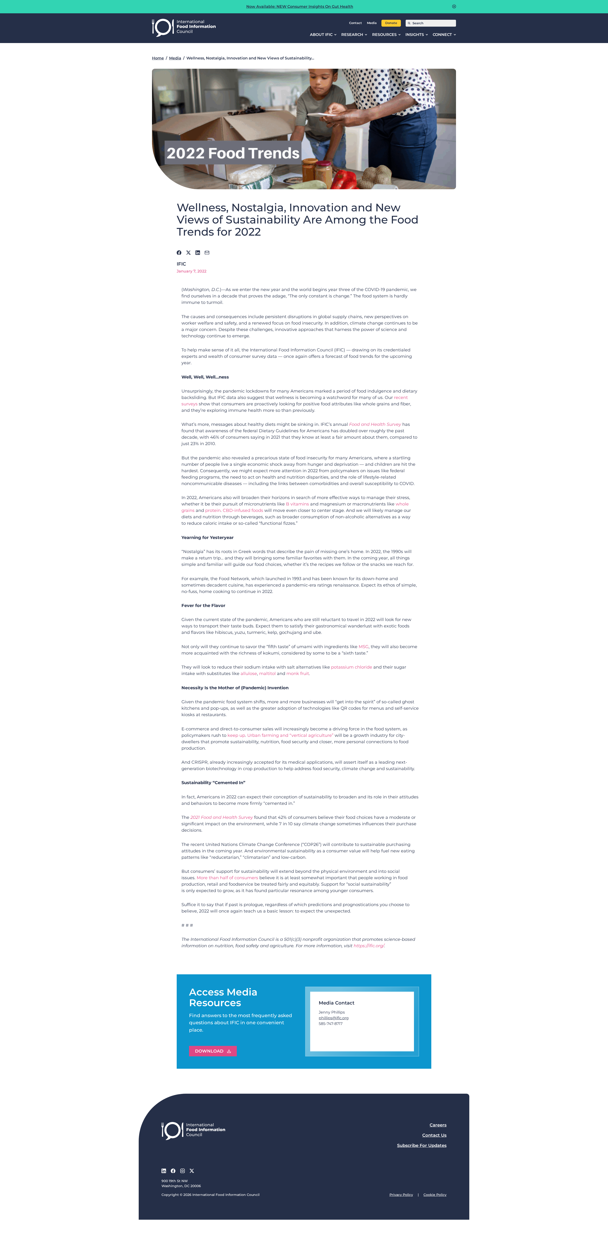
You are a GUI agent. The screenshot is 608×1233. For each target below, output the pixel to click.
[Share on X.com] (188, 253)
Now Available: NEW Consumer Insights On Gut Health (299, 6)
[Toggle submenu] (335, 34)
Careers (438, 1125)
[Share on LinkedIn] (197, 252)
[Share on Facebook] (179, 252)
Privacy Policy (401, 1195)
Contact (355, 23)
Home (158, 58)
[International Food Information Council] (184, 28)
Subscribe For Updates (421, 1145)
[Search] (409, 23)
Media (372, 23)
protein (213, 510)
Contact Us (434, 1135)
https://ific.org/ (369, 945)
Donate (391, 23)
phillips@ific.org (334, 1018)
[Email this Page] (207, 253)
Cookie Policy (434, 1195)
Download (209, 1051)
